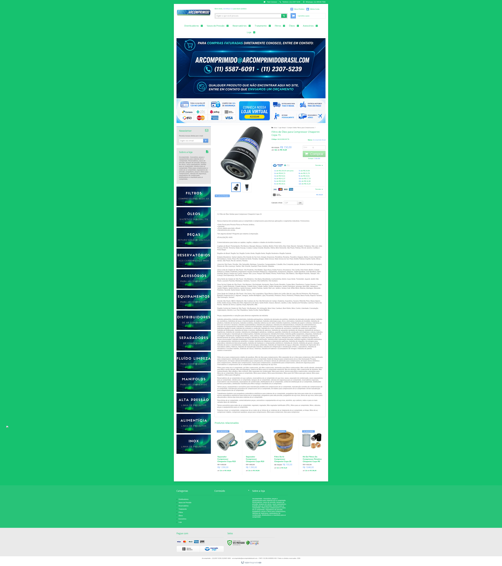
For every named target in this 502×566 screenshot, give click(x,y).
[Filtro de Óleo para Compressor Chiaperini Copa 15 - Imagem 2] (247, 187)
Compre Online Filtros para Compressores (300, 127)
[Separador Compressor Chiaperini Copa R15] (227, 452)
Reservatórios (184, 506)
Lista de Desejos (223, 196)
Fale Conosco (272, 2)
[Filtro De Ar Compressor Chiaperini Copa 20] (284, 450)
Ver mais (228, 462)
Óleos (181, 516)
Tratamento (183, 509)
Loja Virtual (282, 127)
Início (275, 127)
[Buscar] (284, 16)
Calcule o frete (277, 203)
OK (300, 202)
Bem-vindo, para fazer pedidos (231, 9)
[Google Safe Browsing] (252, 543)
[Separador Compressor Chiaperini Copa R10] (256, 452)
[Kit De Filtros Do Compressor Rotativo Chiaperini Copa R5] (312, 452)
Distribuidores (184, 499)
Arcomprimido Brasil (319, 140)
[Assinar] (205, 141)
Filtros (181, 512)
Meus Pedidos (299, 9)
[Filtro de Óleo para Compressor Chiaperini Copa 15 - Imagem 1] (236, 187)
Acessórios (182, 519)
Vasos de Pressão (185, 503)
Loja (180, 522)
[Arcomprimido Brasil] (193, 12)
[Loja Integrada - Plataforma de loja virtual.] (251, 562)
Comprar (316, 154)
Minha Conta (314, 9)
